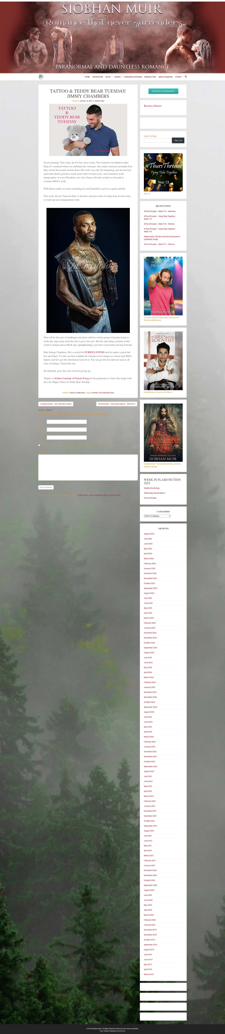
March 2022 (149, 796)
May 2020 (148, 905)
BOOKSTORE (98, 77)
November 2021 (150, 816)
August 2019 (149, 950)
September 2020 (150, 885)
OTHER (178, 77)
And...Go (178, 140)
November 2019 (150, 935)
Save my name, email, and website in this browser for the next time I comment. (79, 445)
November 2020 (150, 875)
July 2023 (148, 717)
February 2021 (150, 860)
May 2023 (148, 727)
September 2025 (150, 588)
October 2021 (149, 821)
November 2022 (150, 757)
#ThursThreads (150, 498)
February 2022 (150, 801)
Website (42, 437)
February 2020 (150, 920)
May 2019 (148, 964)
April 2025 (148, 613)
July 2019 (148, 954)
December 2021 (150, 811)
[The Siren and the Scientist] (163, 389)
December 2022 (150, 752)
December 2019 (150, 930)
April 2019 (148, 969)
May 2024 (148, 667)
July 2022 (148, 776)
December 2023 (150, 692)
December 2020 (150, 870)
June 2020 (148, 900)
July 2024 (148, 658)
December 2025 (150, 573)
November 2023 (150, 697)
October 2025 (149, 583)
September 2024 (150, 648)
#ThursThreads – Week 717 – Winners (159, 244)
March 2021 (149, 856)
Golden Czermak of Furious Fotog (71, 378)
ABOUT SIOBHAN (165, 77)
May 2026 (148, 549)
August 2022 (149, 771)
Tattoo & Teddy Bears (77, 393)
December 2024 (150, 633)
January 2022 (149, 806)
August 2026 (149, 534)
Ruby (101, 1031)
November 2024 (150, 638)
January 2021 (149, 865)
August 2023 (149, 712)
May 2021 (148, 846)
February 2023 (150, 742)
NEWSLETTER (150, 77)
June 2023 (148, 722)
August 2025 (149, 593)
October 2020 (149, 880)
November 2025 (150, 578)
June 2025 (148, 603)
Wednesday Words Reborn (154, 493)
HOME (87, 77)
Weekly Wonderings (152, 488)
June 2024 (148, 662)
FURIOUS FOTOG (95, 352)
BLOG (108, 77)
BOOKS (117, 77)
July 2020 (148, 895)
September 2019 (150, 945)
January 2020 (149, 925)
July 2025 (148, 598)
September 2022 (150, 766)
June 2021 (148, 841)
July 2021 (148, 836)
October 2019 (149, 940)
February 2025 (150, 623)
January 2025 (149, 628)
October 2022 (149, 761)
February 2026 (150, 563)
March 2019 (149, 974)
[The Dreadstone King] (163, 461)
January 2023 (149, 747)
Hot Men (95, 393)
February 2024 (150, 682)
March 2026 (149, 559)
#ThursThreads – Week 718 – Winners (159, 224)
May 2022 (148, 786)
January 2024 (149, 687)
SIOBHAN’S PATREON (133, 77)
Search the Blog (150, 136)
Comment (44, 452)
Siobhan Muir (99, 101)
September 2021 (150, 826)
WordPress (121, 1031)
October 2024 (149, 643)
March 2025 (149, 618)
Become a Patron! (153, 105)
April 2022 (148, 791)
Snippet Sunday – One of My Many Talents (56, 404)
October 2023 (149, 702)
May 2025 (148, 608)
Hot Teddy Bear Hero (106, 393)
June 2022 (148, 781)
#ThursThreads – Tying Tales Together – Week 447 (116, 404)
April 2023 (148, 732)
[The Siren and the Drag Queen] (163, 315)
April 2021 (148, 851)
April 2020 (148, 910)
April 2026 (148, 554)
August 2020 (149, 890)
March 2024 (149, 677)
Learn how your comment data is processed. (99, 495)
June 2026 (148, 544)
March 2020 (149, 915)
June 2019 (148, 959)
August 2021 (149, 831)
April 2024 (148, 672)
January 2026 (149, 568)
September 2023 (150, 707)
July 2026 (148, 539)
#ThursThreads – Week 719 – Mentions (160, 211)
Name (42, 421)
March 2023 (149, 737)
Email (42, 429)
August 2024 (149, 653)
